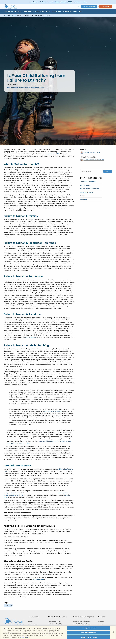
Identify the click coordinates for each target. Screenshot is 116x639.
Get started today (89, 7)
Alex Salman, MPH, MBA (92, 152)
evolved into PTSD (52, 154)
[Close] (113, 632)
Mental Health (12, 88)
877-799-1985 (105, 7)
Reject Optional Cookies (88, 632)
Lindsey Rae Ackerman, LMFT (94, 160)
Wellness (83, 199)
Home (6, 15)
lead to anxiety (30, 337)
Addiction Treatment (88, 182)
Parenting (8, 605)
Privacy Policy (24, 637)
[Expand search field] (78, 6)
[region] (58, 632)
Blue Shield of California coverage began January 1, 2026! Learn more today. (58, 2)
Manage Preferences (88, 628)
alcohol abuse (15, 493)
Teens (42, 88)
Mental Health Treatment (29, 88)
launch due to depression (53, 411)
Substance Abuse (86, 192)
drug (6, 493)
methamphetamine (16, 495)
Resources (13, 15)
